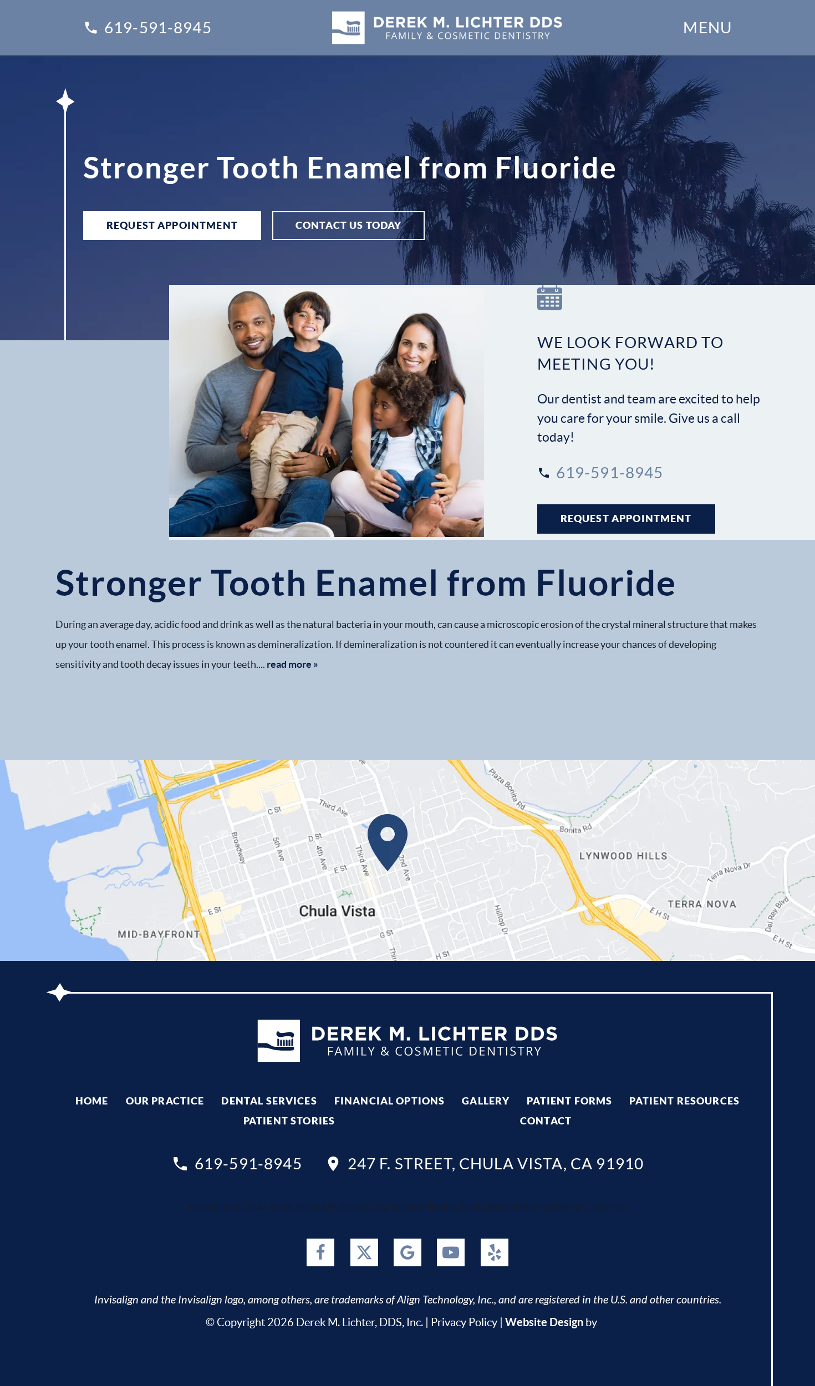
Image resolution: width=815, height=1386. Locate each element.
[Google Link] (407, 1252)
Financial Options (389, 1101)
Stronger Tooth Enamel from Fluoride (365, 582)
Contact (546, 1121)
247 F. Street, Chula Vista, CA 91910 (496, 1164)
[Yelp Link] (494, 1252)
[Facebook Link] (320, 1252)
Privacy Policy (464, 1322)
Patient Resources (684, 1101)
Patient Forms (569, 1101)
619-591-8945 (158, 28)
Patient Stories (289, 1121)
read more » (292, 664)
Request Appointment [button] (172, 225)
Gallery (486, 1101)
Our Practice (165, 1101)
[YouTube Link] (451, 1252)
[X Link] (364, 1252)
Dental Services (269, 1101)
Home (92, 1101)
